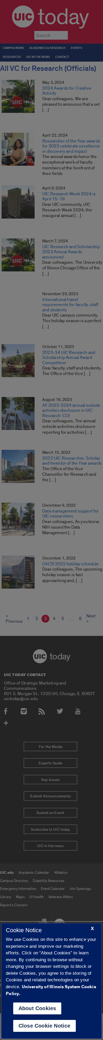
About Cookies (37, 1008)
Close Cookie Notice (44, 1026)
